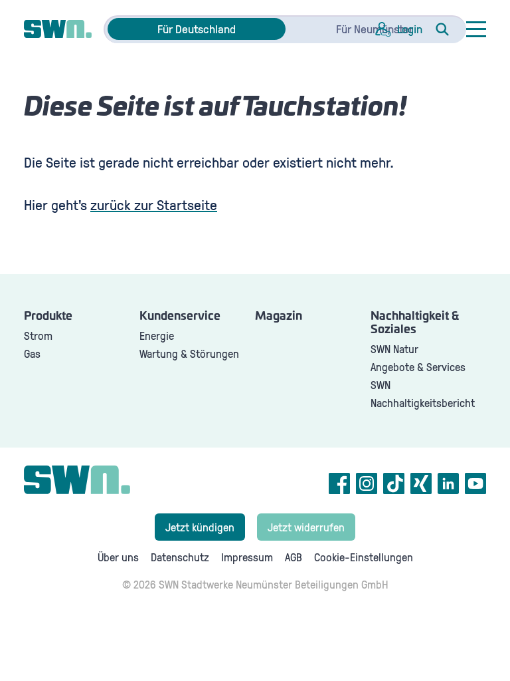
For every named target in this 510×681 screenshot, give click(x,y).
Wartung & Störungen (189, 353)
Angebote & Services (418, 366)
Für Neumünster (374, 29)
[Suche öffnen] (442, 29)
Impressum (247, 557)
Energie (156, 335)
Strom (38, 335)
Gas (32, 353)
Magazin (278, 316)
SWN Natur (394, 348)
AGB (293, 557)
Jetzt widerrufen (306, 527)
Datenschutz (180, 557)
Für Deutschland (196, 29)
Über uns (118, 557)
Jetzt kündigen (199, 527)
